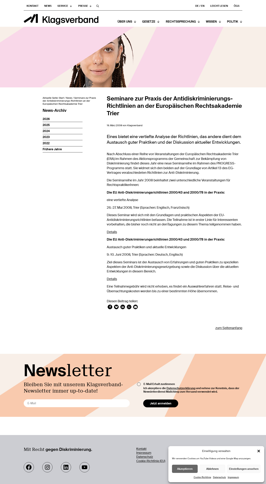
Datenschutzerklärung (181, 388)
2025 (46, 125)
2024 (46, 131)
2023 (46, 137)
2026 (46, 119)
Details (112, 232)
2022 (46, 143)
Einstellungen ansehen (244, 469)
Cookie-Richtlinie (202, 477)
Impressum (233, 477)
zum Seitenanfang (228, 328)
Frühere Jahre (52, 149)
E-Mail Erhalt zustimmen (159, 384)
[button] (259, 451)
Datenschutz (219, 477)
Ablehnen (212, 469)
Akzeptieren (185, 469)
